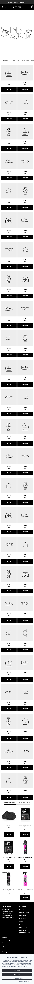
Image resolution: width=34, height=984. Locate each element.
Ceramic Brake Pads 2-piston (25, 826)
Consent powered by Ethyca (24, 981)
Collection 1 (5, 60)
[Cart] (31, 7)
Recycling (21, 924)
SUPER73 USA (22, 930)
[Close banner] (33, 955)
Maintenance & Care (10, 802)
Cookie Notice (22, 918)
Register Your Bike (7, 946)
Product (9, 83)
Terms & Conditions (24, 912)
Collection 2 (15, 60)
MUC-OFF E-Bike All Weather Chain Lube (8, 890)
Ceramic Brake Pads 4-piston (9, 858)
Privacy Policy (22, 915)
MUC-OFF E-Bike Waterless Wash (25, 890)
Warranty (4, 952)
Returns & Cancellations (8, 949)
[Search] (5, 7)
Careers (21, 921)
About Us (21, 909)
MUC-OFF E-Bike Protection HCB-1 (25, 858)
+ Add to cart (9, 89)
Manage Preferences (24, 932)
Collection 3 (25, 60)
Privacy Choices (23, 927)
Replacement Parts (24, 802)
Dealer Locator (6, 943)
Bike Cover (9, 825)
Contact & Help (6, 940)
